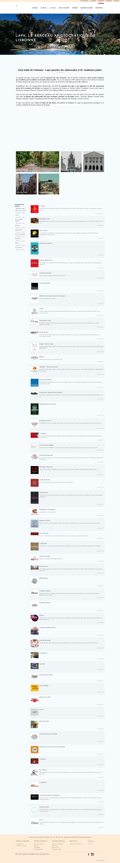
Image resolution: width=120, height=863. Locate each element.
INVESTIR (109, 1)
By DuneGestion (101, 860)
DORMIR (75, 8)
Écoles (17, 243)
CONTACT (116, 1)
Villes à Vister (55, 847)
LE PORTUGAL (84, 1)
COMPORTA (101, 1)
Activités (36, 845)
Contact (90, 843)
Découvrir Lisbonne (39, 843)
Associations (18, 247)
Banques (17, 225)
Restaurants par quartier (19, 205)
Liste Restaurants (38, 849)
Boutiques (18, 238)
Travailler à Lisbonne (21, 845)
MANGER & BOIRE (86, 8)
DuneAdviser (73, 837)
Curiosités (54, 845)
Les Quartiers (19, 843)
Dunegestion (88, 837)
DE (59, 837)
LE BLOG (44, 8)
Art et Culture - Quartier (19, 220)
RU (62, 837)
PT (54, 837)
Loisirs (17, 215)
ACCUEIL (35, 8)
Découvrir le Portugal (57, 843)
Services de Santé (20, 234)
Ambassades (18, 230)
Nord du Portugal (56, 849)
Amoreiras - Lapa (20, 208)
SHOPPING (99, 8)
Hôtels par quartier (20, 210)
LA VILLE (53, 8)
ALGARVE (93, 1)
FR (51, 837)
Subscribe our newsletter (76, 843)
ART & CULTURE (64, 8)
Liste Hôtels (37, 847)
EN (57, 837)
